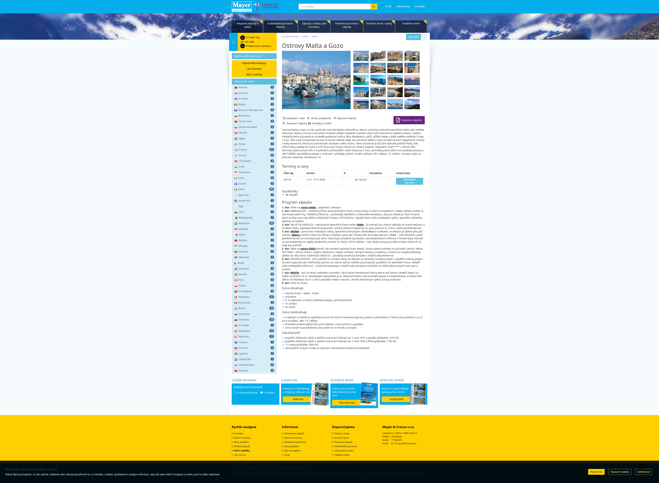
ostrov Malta (308, 207)
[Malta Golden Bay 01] (395, 93)
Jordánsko (256, 200)
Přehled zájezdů (242, 446)
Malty (360, 224)
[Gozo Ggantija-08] (395, 57)
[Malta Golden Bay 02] (412, 93)
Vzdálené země (411, 23)
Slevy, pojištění (241, 442)
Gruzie (256, 155)
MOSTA (295, 272)
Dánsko (256, 132)
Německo (256, 257)
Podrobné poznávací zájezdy (347, 25)
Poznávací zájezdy (343, 442)
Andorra (256, 93)
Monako (256, 246)
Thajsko (256, 342)
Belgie (256, 104)
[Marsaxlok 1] (361, 57)
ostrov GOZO (308, 248)
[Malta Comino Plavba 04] (412, 81)
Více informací (347, 402)
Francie (256, 149)
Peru (256, 279)
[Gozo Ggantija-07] (378, 57)
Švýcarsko (255, 336)
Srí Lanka (256, 325)
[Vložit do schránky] (424, 37)
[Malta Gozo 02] (412, 105)
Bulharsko (256, 115)
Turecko (256, 347)
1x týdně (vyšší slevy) (247, 392)
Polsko (256, 285)
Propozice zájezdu (411, 120)
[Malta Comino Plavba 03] (395, 81)
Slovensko (256, 313)
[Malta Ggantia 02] (378, 93)
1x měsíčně (268, 392)
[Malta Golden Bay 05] (378, 105)
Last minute (240, 454)
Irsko (256, 178)
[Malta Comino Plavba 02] (378, 81)
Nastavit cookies (620, 471)
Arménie (256, 98)
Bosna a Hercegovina (256, 110)
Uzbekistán (256, 359)
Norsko (256, 274)
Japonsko (256, 195)
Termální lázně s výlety (379, 23)
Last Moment (254, 68)
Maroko (256, 240)
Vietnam (256, 370)
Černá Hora (256, 121)
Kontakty (238, 433)
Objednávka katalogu (254, 63)
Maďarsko (256, 223)
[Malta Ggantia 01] (361, 93)
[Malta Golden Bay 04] (361, 105)
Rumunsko (256, 302)
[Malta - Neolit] (412, 69)
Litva (256, 212)
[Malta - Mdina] (395, 69)
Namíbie (256, 251)
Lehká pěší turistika (344, 450)
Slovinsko (256, 319)
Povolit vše (596, 471)
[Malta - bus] (378, 69)
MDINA (295, 231)
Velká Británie (256, 364)
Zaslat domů (397, 399)
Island (256, 183)
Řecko (256, 308)
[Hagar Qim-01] (412, 57)
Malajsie (256, 229)
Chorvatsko (256, 161)
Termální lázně (341, 437)
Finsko (256, 144)
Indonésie (256, 172)
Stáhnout (298, 399)
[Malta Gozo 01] (395, 105)
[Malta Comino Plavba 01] (361, 81)
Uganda (256, 353)
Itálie (256, 189)
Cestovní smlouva (293, 437)
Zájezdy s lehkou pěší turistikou (314, 25)
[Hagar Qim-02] (361, 69)
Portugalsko (256, 291)
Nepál (255, 262)
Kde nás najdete (292, 450)
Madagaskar (256, 217)
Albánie (256, 87)
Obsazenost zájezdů (294, 433)
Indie (256, 166)
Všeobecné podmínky (295, 442)
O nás (287, 454)
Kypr (256, 206)
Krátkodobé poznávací (345, 446)
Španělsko (256, 330)
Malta (256, 234)
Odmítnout (643, 471)
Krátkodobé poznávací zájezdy (280, 25)
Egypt (256, 138)
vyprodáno (409, 181)
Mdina (296, 235)
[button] (254, 56)
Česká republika (256, 127)
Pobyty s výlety (342, 433)
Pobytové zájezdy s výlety (247, 25)
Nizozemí (256, 268)
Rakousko (256, 296)
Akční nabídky (254, 74)
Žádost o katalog (242, 437)
